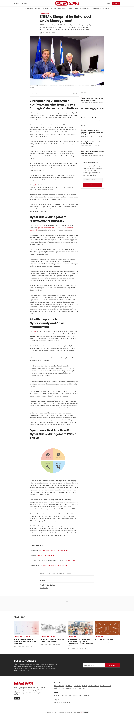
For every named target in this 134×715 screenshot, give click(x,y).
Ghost (73, 712)
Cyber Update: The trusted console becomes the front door (92, 99)
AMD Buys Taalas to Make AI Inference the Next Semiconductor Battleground (92, 132)
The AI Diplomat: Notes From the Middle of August (91, 142)
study (34, 185)
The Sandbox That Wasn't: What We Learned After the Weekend (92, 109)
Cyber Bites (59, 573)
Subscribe (116, 3)
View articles (44, 587)
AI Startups (58, 702)
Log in (108, 3)
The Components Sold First (89, 118)
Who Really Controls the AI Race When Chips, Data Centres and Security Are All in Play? (80, 642)
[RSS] (18, 698)
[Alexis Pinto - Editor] (41, 33)
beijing (53, 636)
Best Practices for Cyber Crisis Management (54, 550)
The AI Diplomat (67, 573)
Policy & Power (44, 13)
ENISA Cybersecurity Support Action (54, 565)
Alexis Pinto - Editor (49, 32)
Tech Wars (66, 702)
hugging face (27, 636)
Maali (77, 712)
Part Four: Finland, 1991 (104, 639)
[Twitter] (15, 698)
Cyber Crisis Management (47, 555)
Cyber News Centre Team (88, 102)
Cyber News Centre (56, 712)
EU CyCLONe (70, 560)
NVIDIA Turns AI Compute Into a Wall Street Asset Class (92, 152)
